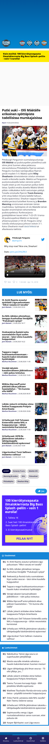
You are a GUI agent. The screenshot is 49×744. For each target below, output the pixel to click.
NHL (23, 476)
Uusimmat (10, 555)
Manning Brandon (11, 476)
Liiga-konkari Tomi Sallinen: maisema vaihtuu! (16, 453)
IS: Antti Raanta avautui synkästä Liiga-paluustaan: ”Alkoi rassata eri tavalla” (16, 302)
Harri (4, 123)
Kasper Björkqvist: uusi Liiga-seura (23, 722)
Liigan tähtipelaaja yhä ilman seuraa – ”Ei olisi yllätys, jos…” (26, 670)
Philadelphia (8, 481)
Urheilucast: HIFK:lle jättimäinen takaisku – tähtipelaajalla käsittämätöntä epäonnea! (16, 440)
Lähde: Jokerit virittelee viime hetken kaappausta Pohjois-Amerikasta (18, 406)
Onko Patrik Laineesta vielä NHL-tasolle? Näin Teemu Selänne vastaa (26, 699)
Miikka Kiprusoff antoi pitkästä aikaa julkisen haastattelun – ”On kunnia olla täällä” (16, 388)
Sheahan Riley (22, 481)
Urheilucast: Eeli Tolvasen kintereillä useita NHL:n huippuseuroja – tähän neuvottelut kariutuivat (15, 424)
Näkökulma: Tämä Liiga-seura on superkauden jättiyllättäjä (22, 655)
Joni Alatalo (6, 307)
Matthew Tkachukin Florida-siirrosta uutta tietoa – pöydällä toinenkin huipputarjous (27, 692)
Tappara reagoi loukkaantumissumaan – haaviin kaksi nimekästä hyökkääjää (15, 356)
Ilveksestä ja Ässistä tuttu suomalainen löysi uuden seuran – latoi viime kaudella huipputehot (17, 336)
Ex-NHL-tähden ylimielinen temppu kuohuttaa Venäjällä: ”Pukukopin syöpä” (17, 318)
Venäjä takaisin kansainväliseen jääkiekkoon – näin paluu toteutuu (17, 370)
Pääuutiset (33, 476)
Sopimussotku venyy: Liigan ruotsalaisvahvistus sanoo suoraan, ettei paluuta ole (26, 715)
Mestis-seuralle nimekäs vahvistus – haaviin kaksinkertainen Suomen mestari (26, 662)
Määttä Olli (33, 471)
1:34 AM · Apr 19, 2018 (28, 282)
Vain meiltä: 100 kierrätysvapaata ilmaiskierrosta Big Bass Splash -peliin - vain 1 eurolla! (24, 56)
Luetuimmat (11, 647)
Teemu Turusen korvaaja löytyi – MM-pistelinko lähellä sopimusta (24, 684)
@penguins (17, 240)
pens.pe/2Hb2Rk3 (18, 251)
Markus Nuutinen (9, 361)
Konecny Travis (19, 471)
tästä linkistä (30, 226)
